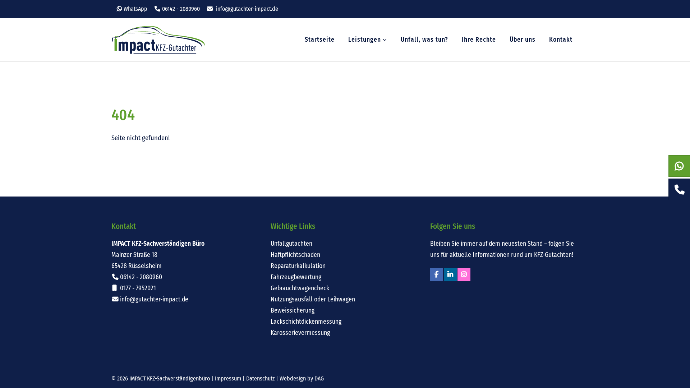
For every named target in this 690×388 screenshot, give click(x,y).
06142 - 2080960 (181, 8)
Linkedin (450, 274)
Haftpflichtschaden (295, 255)
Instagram (463, 274)
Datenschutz (260, 378)
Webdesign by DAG (302, 378)
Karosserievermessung (300, 333)
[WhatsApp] (679, 166)
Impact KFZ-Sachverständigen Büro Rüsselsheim (158, 40)
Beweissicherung (292, 310)
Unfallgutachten (291, 244)
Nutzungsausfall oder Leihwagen (313, 299)
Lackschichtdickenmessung (306, 321)
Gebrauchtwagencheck (300, 288)
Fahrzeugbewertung (296, 277)
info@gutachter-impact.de (247, 8)
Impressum (228, 378)
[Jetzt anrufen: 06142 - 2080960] (679, 189)
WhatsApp (135, 8)
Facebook (436, 274)
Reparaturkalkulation (298, 266)
